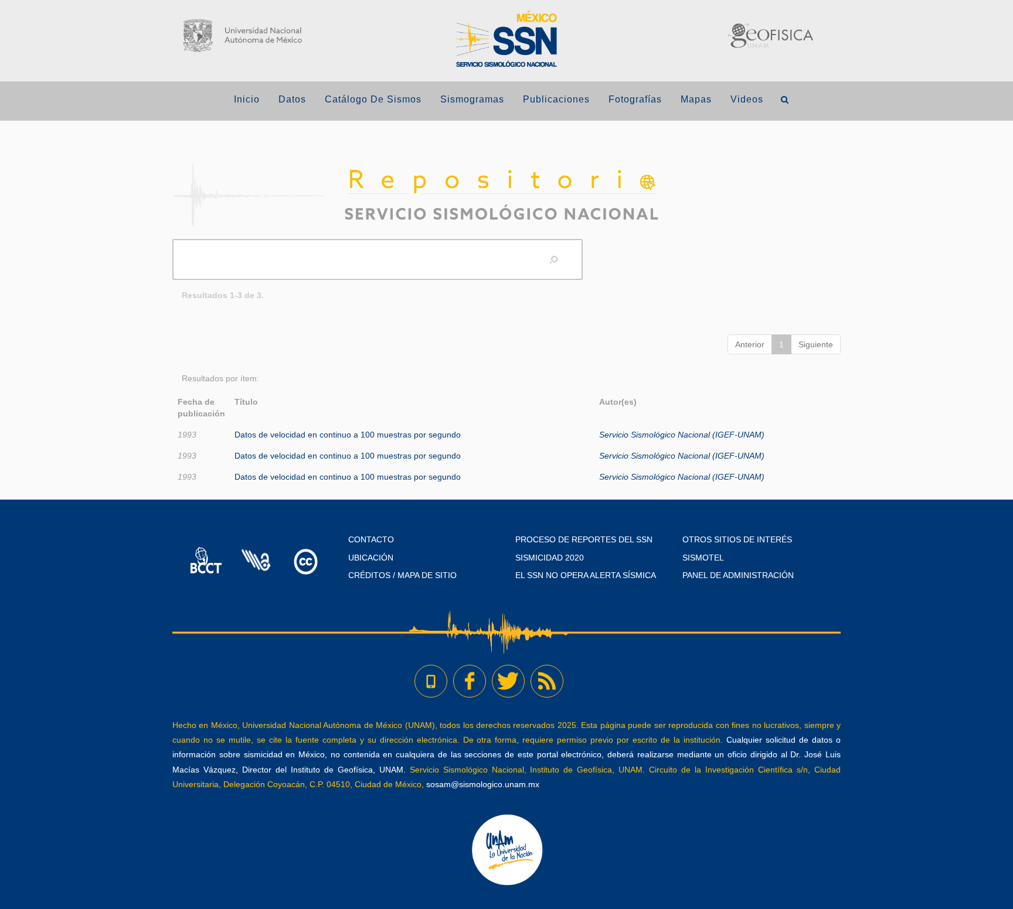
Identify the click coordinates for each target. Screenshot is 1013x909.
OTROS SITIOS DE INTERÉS (737, 539)
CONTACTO (371, 539)
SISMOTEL (703, 557)
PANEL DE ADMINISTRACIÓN (738, 575)
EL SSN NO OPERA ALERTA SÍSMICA (585, 575)
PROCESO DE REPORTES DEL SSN (583, 539)
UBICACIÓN (370, 557)
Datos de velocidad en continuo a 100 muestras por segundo (347, 434)
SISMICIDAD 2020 (549, 557)
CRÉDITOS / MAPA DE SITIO (402, 575)
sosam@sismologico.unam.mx (482, 784)
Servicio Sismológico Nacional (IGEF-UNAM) (681, 434)
